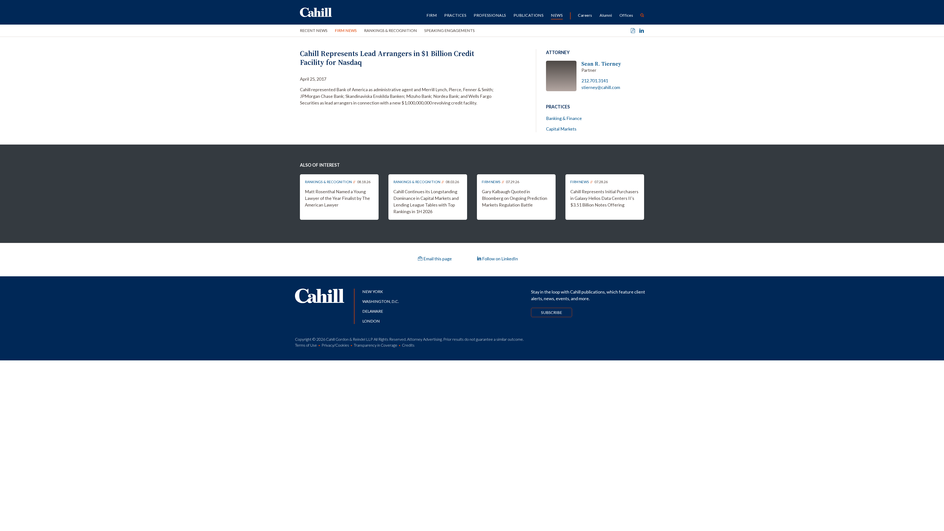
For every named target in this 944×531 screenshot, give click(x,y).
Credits (408, 345)
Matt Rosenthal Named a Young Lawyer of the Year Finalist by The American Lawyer (337, 198)
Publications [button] (529, 15)
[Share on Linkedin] (641, 30)
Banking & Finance (564, 118)
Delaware (372, 311)
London (371, 321)
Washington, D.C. (380, 301)
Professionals (490, 15)
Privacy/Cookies (335, 345)
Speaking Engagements (449, 30)
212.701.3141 (594, 80)
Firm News (346, 30)
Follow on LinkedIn (499, 258)
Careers (585, 15)
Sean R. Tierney (601, 64)
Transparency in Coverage (375, 345)
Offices (626, 15)
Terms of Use (306, 345)
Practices (455, 15)
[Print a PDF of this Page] (633, 30)
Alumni (606, 15)
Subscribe (551, 312)
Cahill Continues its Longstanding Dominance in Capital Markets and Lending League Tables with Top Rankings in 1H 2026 (426, 201)
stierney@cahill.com (600, 87)
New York (372, 291)
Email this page (437, 258)
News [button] (557, 15)
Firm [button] (432, 15)
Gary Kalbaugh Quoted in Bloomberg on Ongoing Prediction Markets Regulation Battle (514, 198)
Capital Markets (561, 129)
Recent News (313, 30)
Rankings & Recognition (390, 30)
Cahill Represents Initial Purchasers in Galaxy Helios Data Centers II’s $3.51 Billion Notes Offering (604, 198)
